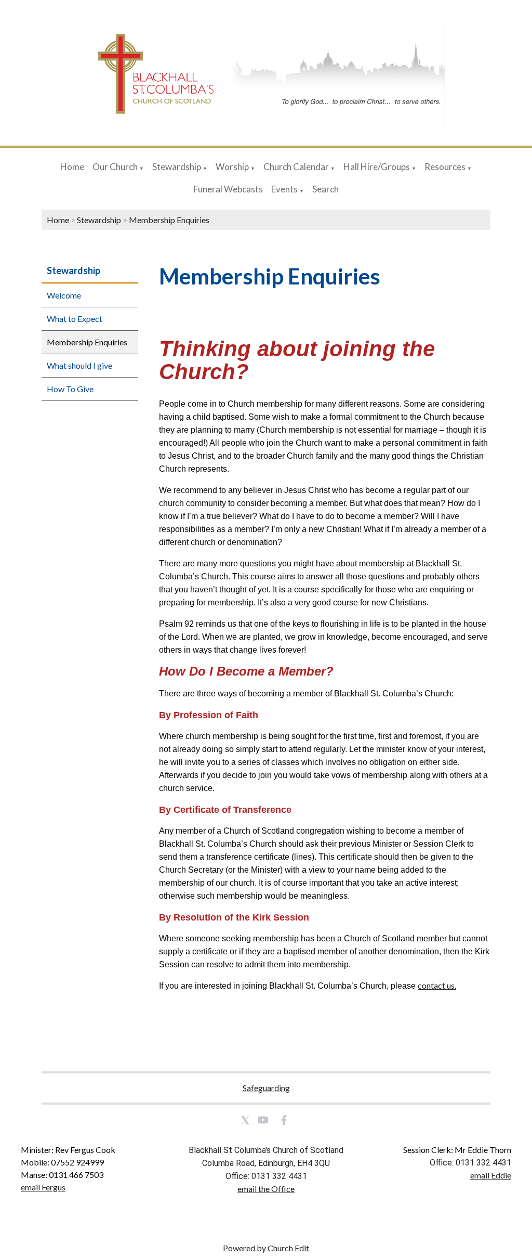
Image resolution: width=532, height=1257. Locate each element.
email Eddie (490, 1175)
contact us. (437, 986)
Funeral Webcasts (228, 189)
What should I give (79, 365)
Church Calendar (296, 166)
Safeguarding (266, 1088)
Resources (445, 166)
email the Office (266, 1189)
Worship (232, 166)
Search (325, 189)
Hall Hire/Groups (376, 166)
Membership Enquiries (169, 220)
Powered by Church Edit (266, 1248)
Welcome (64, 295)
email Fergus (43, 1187)
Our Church (115, 166)
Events (285, 189)
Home (72, 166)
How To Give (70, 389)
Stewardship (176, 166)
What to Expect (74, 318)
